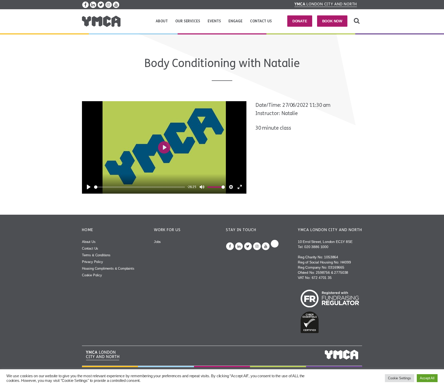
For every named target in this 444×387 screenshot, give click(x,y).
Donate (299, 21)
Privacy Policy (92, 262)
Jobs (157, 242)
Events (214, 21)
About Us (89, 242)
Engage (235, 21)
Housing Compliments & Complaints (108, 268)
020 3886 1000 (316, 247)
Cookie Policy (92, 275)
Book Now (332, 21)
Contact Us (261, 21)
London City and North (325, 4)
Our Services (187, 21)
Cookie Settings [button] (399, 378)
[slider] (139, 187)
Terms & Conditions (96, 255)
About (162, 21)
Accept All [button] (427, 378)
